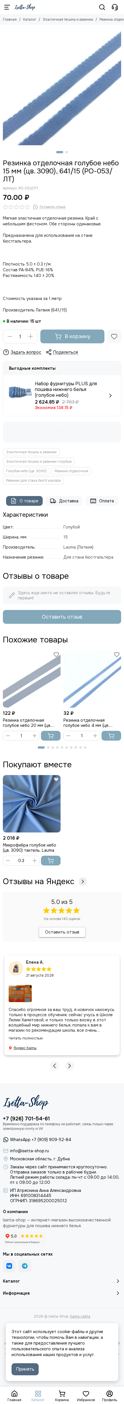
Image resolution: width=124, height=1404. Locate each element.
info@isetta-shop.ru (29, 1150)
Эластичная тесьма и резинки (68, 19)
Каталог (29, 19)
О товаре (29, 500)
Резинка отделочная (71, 471)
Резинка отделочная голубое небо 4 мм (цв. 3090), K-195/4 (86, 723)
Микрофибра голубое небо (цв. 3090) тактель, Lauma (29, 848)
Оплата (106, 500)
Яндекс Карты (25, 1048)
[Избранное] (114, 336)
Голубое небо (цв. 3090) (26, 471)
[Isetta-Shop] (24, 7)
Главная (10, 19)
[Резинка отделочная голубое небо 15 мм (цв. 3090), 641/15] (62, 86)
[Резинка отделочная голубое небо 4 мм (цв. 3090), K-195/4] (92, 679)
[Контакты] (114, 7)
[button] (59, 152)
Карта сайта (80, 1316)
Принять (25, 1369)
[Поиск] (102, 7)
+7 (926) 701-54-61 (26, 1119)
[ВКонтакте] (9, 1266)
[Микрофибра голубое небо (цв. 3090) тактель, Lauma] (32, 803)
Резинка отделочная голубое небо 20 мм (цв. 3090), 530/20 (27, 723)
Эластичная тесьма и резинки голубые (39, 461)
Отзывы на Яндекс (38, 881)
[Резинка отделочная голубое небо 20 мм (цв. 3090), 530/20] (32, 679)
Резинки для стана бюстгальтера (33, 480)
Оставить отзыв (62, 617)
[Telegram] (24, 1266)
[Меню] (7, 7)
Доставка (68, 500)
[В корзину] (51, 736)
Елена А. (35, 962)
